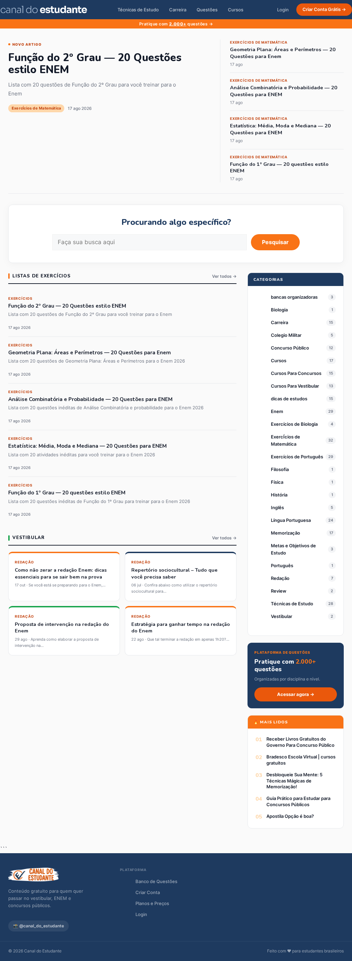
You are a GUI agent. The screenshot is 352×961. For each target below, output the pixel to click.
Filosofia (280, 469)
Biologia (279, 309)
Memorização (285, 533)
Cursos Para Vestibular (295, 386)
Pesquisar (275, 242)
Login (283, 9)
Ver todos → (224, 276)
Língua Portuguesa (291, 520)
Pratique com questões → (176, 23)
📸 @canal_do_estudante (38, 925)
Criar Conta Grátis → (324, 9)
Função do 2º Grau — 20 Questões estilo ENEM (95, 63)
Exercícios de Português (297, 456)
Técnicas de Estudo (138, 9)
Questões (207, 9)
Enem (277, 411)
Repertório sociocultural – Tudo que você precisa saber (174, 573)
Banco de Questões (156, 881)
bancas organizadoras (294, 297)
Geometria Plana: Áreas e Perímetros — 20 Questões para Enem (283, 53)
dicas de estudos (289, 398)
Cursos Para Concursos (296, 373)
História (279, 494)
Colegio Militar (286, 335)
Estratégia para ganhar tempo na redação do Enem (180, 627)
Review (278, 591)
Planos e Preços (152, 903)
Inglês (277, 507)
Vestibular (281, 616)
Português (282, 565)
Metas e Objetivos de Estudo (293, 549)
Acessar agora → (295, 694)
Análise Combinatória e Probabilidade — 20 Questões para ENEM (283, 91)
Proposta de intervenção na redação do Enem (62, 627)
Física (277, 482)
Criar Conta (147, 892)
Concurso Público (290, 348)
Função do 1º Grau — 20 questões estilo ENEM (279, 167)
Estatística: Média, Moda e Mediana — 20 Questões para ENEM (280, 129)
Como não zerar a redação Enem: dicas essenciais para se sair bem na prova (61, 573)
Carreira (177, 9)
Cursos (235, 9)
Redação (280, 578)
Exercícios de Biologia (294, 424)
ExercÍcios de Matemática (285, 440)
